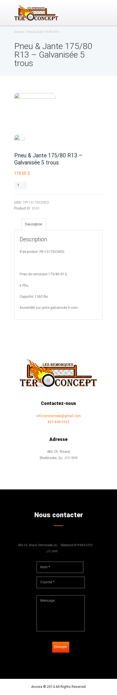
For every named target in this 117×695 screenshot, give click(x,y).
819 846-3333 (58, 422)
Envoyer (60, 647)
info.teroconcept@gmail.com (58, 416)
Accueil (19, 32)
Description (33, 224)
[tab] (33, 224)
